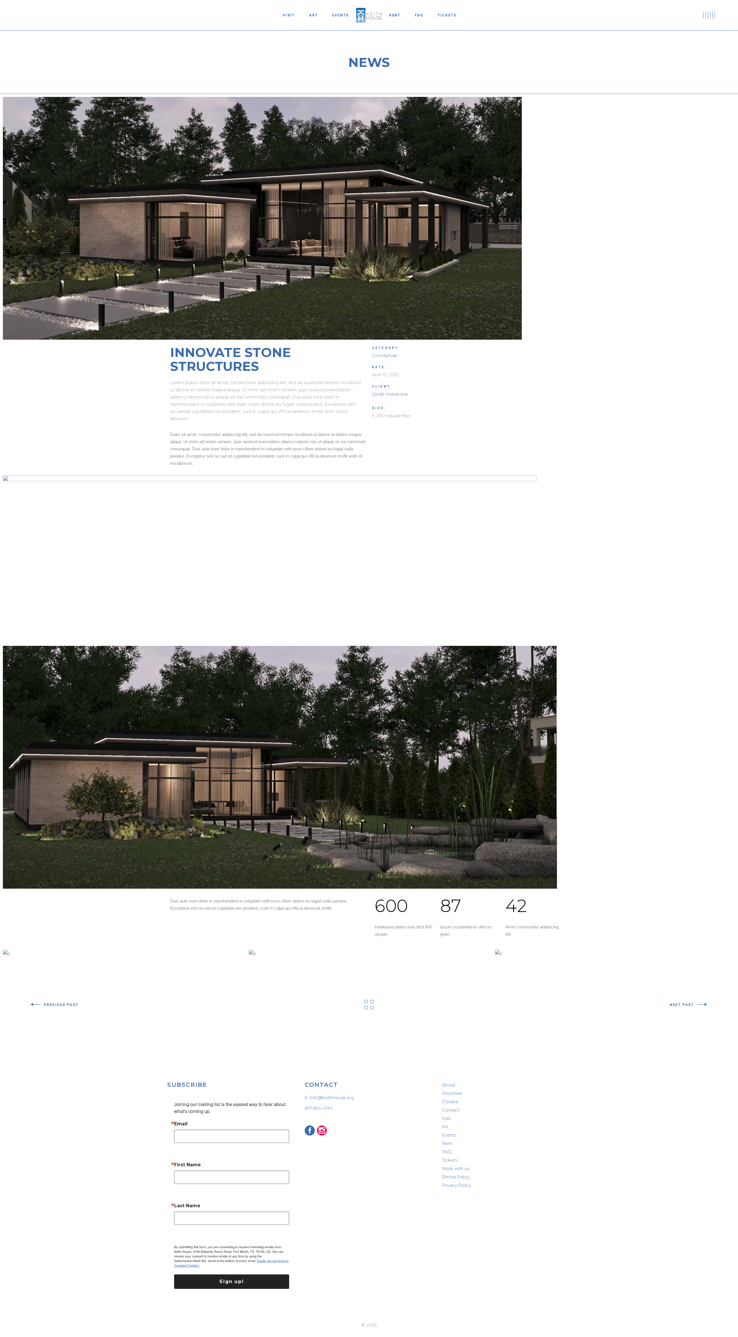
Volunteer (452, 1093)
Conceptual (384, 355)
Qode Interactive (390, 394)
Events (449, 1135)
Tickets (449, 1160)
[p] (6, 953)
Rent (447, 1143)
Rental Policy (456, 1177)
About (448, 1085)
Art (445, 1126)
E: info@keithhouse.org (329, 1097)
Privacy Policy (456, 1185)
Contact (450, 1110)
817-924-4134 (318, 1108)
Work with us (455, 1168)
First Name (187, 1165)
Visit (446, 1118)
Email (181, 1124)
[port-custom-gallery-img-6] (369, 557)
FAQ (446, 1151)
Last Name (187, 1206)
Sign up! (231, 1281)
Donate (450, 1101)
